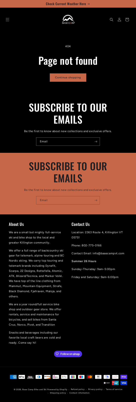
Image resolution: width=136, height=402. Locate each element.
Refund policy (78, 389)
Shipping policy (58, 393)
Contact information (79, 393)
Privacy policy (95, 389)
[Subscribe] (96, 141)
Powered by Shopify (57, 389)
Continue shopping (68, 77)
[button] (7, 20)
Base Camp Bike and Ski (34, 389)
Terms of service (114, 389)
